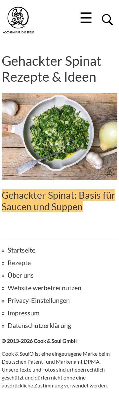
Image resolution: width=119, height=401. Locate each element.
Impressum (23, 313)
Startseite (21, 250)
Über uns (21, 275)
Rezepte (19, 262)
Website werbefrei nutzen (44, 288)
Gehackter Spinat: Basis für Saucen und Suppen (58, 200)
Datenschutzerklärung (39, 325)
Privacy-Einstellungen (39, 300)
